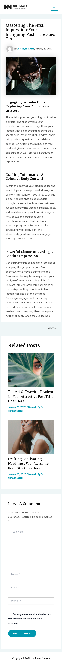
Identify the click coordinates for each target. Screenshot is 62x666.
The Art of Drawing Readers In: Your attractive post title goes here (30, 396)
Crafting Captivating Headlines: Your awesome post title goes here (28, 463)
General (32, 407)
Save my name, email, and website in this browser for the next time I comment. (29, 619)
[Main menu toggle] (54, 6)
